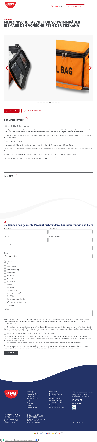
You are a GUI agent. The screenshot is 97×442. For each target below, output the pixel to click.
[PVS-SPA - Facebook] (81, 400)
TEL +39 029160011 (32, 418)
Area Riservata (32, 408)
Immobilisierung (55, 398)
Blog (28, 400)
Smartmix (80, 422)
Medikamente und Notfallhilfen (55, 395)
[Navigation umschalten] (89, 6)
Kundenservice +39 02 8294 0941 (36, 419)
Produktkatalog (32, 394)
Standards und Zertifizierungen (32, 397)
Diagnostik (53, 405)
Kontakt (13, 111)
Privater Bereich (74, 6)
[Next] (90, 68)
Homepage (30, 391)
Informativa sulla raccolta (7, 440)
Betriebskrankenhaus (56, 407)
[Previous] (7, 68)
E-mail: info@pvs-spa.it (33, 422)
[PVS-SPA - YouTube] (76, 400)
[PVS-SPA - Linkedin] (73, 400)
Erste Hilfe (53, 391)
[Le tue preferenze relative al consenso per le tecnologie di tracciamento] (3, 440)
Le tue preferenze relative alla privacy (24, 440)
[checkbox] (48, 284)
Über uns (30, 403)
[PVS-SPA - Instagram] (78, 400)
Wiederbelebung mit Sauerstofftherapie (56, 401)
